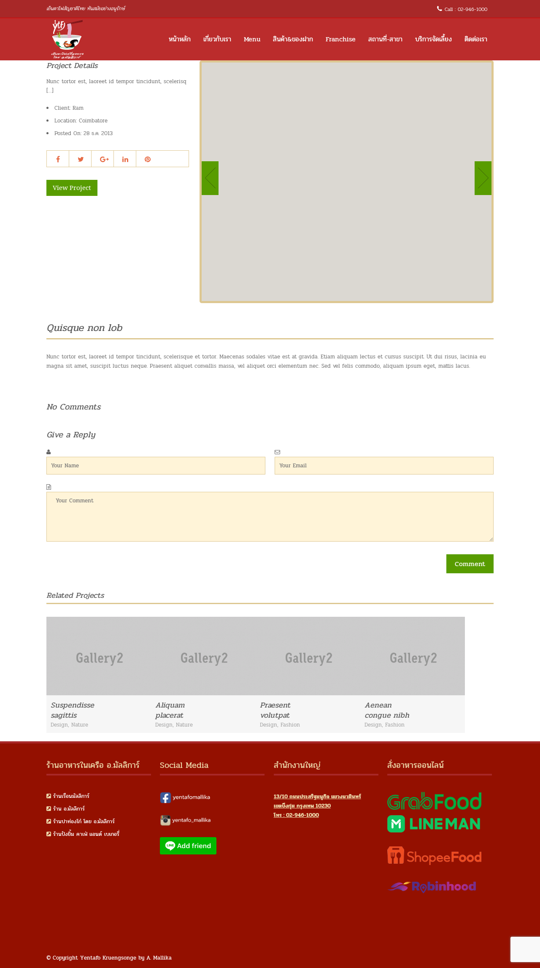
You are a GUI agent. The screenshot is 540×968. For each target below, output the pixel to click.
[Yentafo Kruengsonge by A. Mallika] (67, 39)
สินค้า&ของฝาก (293, 39)
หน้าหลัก (180, 39)
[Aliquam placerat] (246, 655)
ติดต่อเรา (475, 39)
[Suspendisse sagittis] (141, 655)
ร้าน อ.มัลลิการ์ (69, 809)
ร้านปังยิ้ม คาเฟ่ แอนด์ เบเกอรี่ (86, 834)
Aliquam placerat (169, 710)
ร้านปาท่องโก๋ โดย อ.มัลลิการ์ (84, 821)
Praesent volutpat (275, 710)
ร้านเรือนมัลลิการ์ (71, 796)
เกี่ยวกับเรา (217, 39)
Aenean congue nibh (386, 710)
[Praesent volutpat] (350, 655)
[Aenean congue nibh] (455, 655)
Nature (79, 725)
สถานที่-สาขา (385, 39)
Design (59, 725)
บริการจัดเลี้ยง (433, 39)
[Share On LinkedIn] (125, 159)
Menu (252, 39)
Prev (210, 178)
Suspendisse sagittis (72, 710)
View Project (72, 188)
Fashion (290, 725)
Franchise (341, 39)
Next (483, 178)
